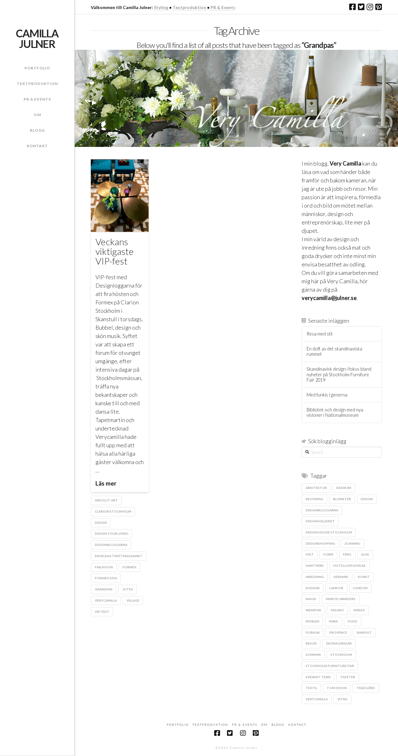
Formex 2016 (106, 578)
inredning (315, 577)
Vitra (342, 699)
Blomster (342, 499)
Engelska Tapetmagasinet (118, 556)
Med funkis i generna (327, 394)
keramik (341, 577)
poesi (352, 621)
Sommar (313, 654)
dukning (352, 543)
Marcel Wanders (340, 599)
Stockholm (341, 654)
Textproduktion (189, 7)
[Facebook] (352, 7)
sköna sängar (339, 643)
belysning (314, 499)
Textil (311, 688)
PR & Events (223, 7)
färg (347, 554)
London (360, 588)
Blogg (278, 724)
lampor (336, 588)
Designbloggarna (111, 545)
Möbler (312, 621)
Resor (311, 643)
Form (328, 554)
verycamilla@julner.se (329, 297)
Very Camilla (345, 163)
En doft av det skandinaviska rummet (334, 351)
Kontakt (297, 724)
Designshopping (320, 543)
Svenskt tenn (318, 677)
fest (310, 554)
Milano (337, 610)
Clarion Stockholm (113, 511)
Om (264, 724)
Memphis (313, 610)
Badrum (343, 488)
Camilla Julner (37, 38)
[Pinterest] (378, 7)
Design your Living (111, 533)
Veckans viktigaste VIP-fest (114, 251)
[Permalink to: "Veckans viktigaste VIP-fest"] (120, 195)
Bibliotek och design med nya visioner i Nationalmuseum (335, 412)
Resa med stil (319, 333)
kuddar (313, 588)
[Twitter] (361, 7)
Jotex (127, 589)
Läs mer (106, 483)
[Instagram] (370, 7)
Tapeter (347, 677)
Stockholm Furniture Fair (330, 666)
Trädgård (365, 688)
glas (365, 554)
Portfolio (178, 724)
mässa (359, 610)
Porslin (313, 632)
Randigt (364, 632)
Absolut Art (106, 500)
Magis (311, 599)
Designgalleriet (320, 521)
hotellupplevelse (349, 565)
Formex (130, 567)
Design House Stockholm (329, 532)
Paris (333, 621)
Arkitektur (316, 488)
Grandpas (104, 589)
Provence (338, 632)
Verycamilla (106, 600)
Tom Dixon (337, 688)
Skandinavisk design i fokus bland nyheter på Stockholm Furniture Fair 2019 (339, 374)
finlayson (104, 567)
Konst (364, 577)
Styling (161, 7)
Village (133, 600)
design (101, 522)
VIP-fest (102, 611)
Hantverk (315, 565)
